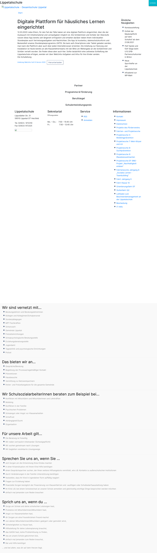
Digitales (63, 14)
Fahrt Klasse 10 (123, 183)
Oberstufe (91, 14)
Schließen (153, 3)
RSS (85, 116)
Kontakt (119, 116)
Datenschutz (121, 124)
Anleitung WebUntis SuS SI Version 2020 (31, 62)
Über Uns (48, 14)
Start (20, 13)
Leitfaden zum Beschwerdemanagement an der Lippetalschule (128, 197)
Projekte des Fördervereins (128, 127)
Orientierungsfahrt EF (125, 186)
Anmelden (88, 120)
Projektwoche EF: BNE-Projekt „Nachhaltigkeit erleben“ (126, 163)
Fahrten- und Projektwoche (128, 131)
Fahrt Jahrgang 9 (123, 179)
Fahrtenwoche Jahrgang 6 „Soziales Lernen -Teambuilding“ (127, 173)
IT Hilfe (119, 207)
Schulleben (32, 14)
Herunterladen (55, 62)
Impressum (121, 120)
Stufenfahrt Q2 (122, 190)
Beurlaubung (121, 203)
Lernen (77, 14)
